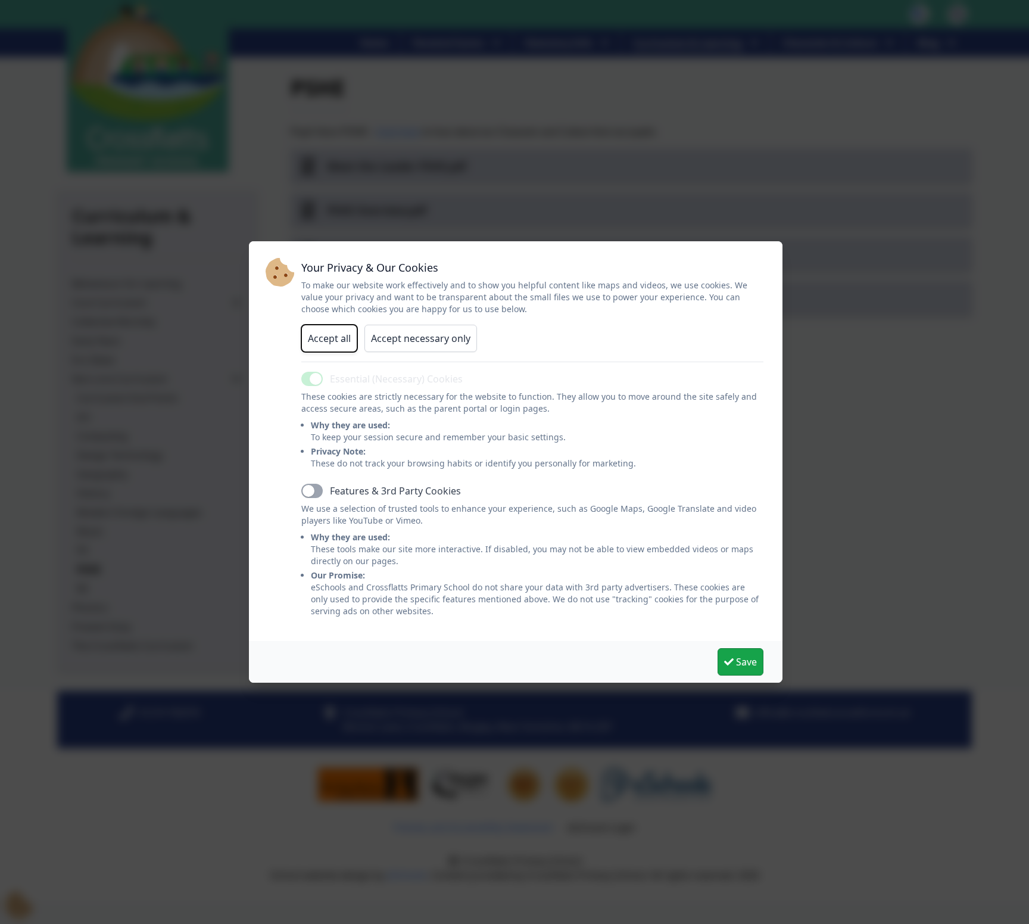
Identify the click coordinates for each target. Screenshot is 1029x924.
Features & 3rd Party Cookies (395, 490)
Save (745, 661)
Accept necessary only (420, 338)
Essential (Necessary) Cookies (396, 378)
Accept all (329, 338)
